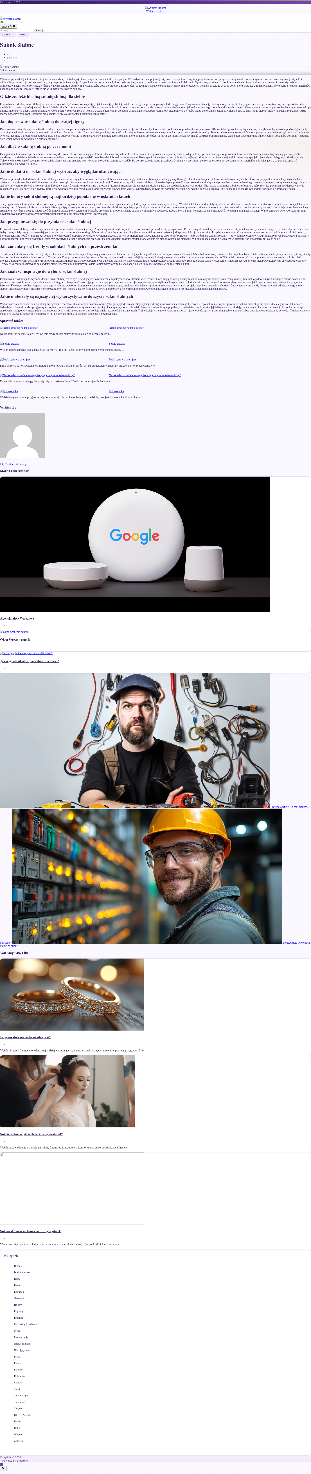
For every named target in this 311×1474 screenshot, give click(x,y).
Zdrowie (18, 1440)
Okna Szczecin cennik (15, 639)
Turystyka (19, 1408)
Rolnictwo (20, 1376)
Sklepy (18, 1382)
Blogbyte (22, 1460)
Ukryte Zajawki (22, 1415)
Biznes (18, 1265)
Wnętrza (18, 1434)
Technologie (21, 1395)
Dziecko (18, 1285)
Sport (17, 1389)
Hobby (18, 1304)
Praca (17, 1356)
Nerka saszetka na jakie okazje (126, 327)
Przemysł (19, 1369)
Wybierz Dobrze (155, 11)
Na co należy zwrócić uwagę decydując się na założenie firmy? (145, 375)
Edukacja (19, 1291)
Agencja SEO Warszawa (17, 618)
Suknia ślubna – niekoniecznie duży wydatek (30, 1230)
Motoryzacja (21, 1337)
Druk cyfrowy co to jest (122, 359)
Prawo (17, 1363)
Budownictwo (22, 1272)
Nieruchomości (22, 1343)
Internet (18, 1317)
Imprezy (8, 34)
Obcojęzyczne (22, 1350)
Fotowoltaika (116, 391)
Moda (23, 34)
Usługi (17, 1427)
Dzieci (17, 1278)
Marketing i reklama (25, 1324)
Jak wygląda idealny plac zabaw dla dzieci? (29, 660)
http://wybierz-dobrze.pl (13, 464)
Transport (19, 1402)
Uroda (17, 1421)
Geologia (19, 1298)
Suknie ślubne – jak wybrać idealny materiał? (31, 1134)
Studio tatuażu (117, 343)
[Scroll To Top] (1, 1464)
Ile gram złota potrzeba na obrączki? (25, 1037)
